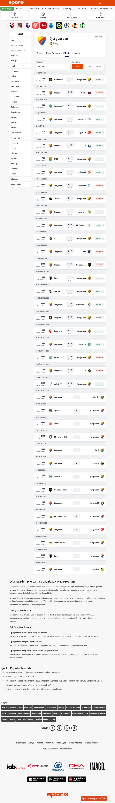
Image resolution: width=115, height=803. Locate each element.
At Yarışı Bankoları (50, 8)
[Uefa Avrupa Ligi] (75, 25)
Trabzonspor (66, 713)
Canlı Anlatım (51, 708)
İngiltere (15, 66)
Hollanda (15, 81)
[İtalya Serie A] (51, 25)
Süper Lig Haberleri (9, 713)
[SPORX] (57, 795)
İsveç (13, 148)
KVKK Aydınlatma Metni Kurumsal (57, 749)
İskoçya (14, 143)
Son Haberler (106, 8)
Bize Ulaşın (21, 743)
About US (50, 743)
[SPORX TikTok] (74, 728)
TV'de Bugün (67, 8)
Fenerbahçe (46, 713)
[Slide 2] (55, 694)
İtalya (13, 76)
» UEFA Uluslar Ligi (18, 50)
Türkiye (14, 56)
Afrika (13, 128)
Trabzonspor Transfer (25, 719)
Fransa (14, 92)
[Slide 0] (45, 694)
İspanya (14, 71)
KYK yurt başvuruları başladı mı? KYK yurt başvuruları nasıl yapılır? (34, 689)
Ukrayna (14, 179)
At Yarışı (61, 708)
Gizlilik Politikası (92, 743)
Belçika (14, 107)
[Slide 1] (50, 694)
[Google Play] (56, 779)
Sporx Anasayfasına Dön (94, 798)
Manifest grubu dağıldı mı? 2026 (20, 676)
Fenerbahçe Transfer (98, 713)
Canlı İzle (38, 719)
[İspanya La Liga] (35, 25)
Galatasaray (36, 713)
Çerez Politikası (75, 743)
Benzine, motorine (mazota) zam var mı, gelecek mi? (28, 685)
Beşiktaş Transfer (8, 719)
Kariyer (40, 743)
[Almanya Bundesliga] (43, 25)
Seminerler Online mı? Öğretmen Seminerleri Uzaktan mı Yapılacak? (35, 672)
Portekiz (15, 169)
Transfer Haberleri (73, 708)
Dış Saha (99, 66)
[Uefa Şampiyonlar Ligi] (67, 25)
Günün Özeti (33, 8)
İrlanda (14, 153)
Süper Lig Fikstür (99, 708)
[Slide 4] (65, 694)
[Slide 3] (60, 694)
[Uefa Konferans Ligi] (82, 25)
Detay (40, 53)
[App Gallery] (77, 779)
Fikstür (94, 8)
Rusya (13, 174)
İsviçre (14, 102)
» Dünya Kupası (17, 45)
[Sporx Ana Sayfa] (17, 3)
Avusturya (15, 112)
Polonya (14, 163)
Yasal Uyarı (61, 743)
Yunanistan (16, 184)
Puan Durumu (82, 8)
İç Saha (88, 66)
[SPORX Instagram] (60, 728)
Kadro (77, 53)
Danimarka (16, 133)
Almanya (15, 86)
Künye (31, 743)
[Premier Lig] (27, 25)
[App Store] (36, 779)
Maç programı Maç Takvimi (12, 708)
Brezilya (15, 122)
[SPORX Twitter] (67, 728)
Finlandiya (15, 138)
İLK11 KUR (20, 8)
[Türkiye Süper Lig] (12, 25)
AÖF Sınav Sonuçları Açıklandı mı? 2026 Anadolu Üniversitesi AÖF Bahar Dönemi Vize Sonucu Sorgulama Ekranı (54, 681)
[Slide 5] (70, 694)
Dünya (14, 40)
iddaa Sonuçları (49, 719)
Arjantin (14, 117)
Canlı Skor (28, 708)
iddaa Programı (24, 713)
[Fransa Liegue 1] (59, 25)
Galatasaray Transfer (80, 713)
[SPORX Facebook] (52, 728)
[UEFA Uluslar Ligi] (20, 25)
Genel (77, 66)
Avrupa (14, 61)
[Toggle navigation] (105, 3)
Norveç (14, 158)
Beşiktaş (56, 713)
